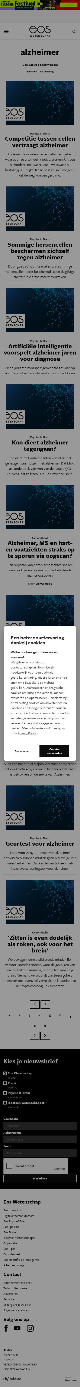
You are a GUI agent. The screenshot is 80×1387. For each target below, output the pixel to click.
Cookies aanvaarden (54, 751)
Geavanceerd (23, 751)
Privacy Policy (27, 733)
